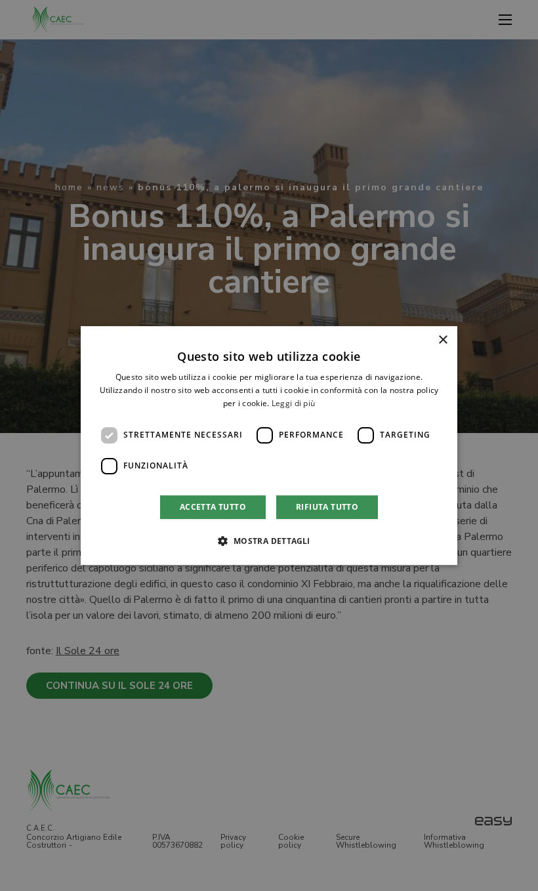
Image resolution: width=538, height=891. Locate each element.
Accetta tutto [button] (213, 506)
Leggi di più (294, 403)
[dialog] (269, 445)
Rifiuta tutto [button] (327, 506)
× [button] (442, 340)
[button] (269, 541)
